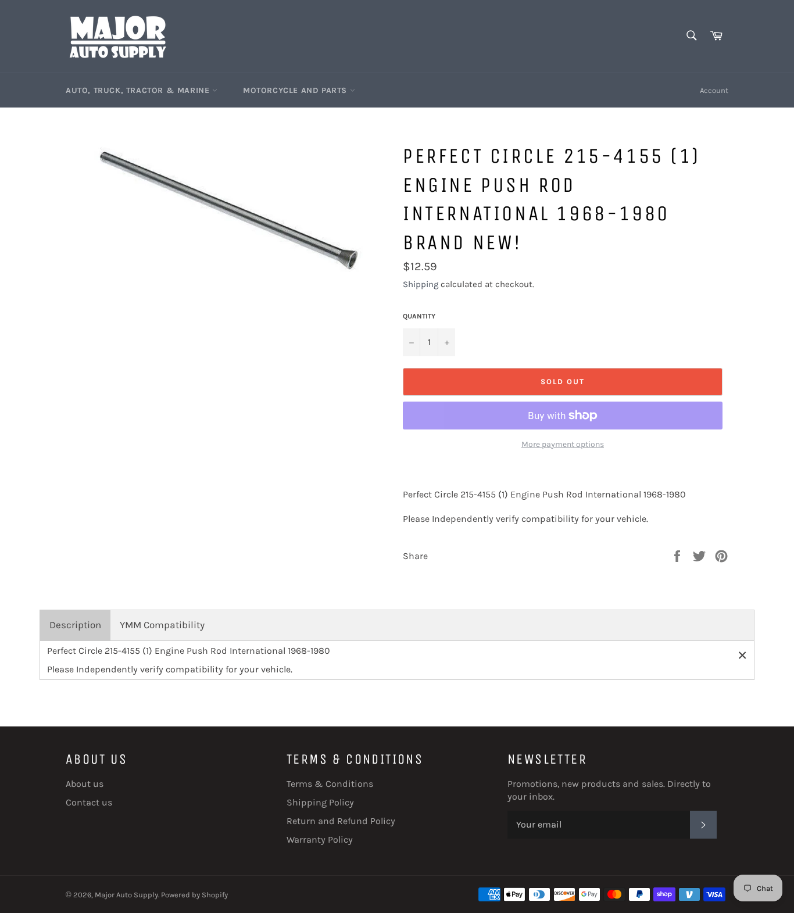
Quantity (419, 316)
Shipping (420, 284)
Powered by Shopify (194, 894)
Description (75, 625)
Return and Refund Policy (341, 820)
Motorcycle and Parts (296, 90)
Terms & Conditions (330, 783)
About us (84, 783)
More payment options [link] (562, 444)
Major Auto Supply (126, 894)
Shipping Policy (320, 802)
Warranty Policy (320, 839)
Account (714, 90)
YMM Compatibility (162, 625)
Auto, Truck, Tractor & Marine (139, 90)
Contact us (89, 802)
